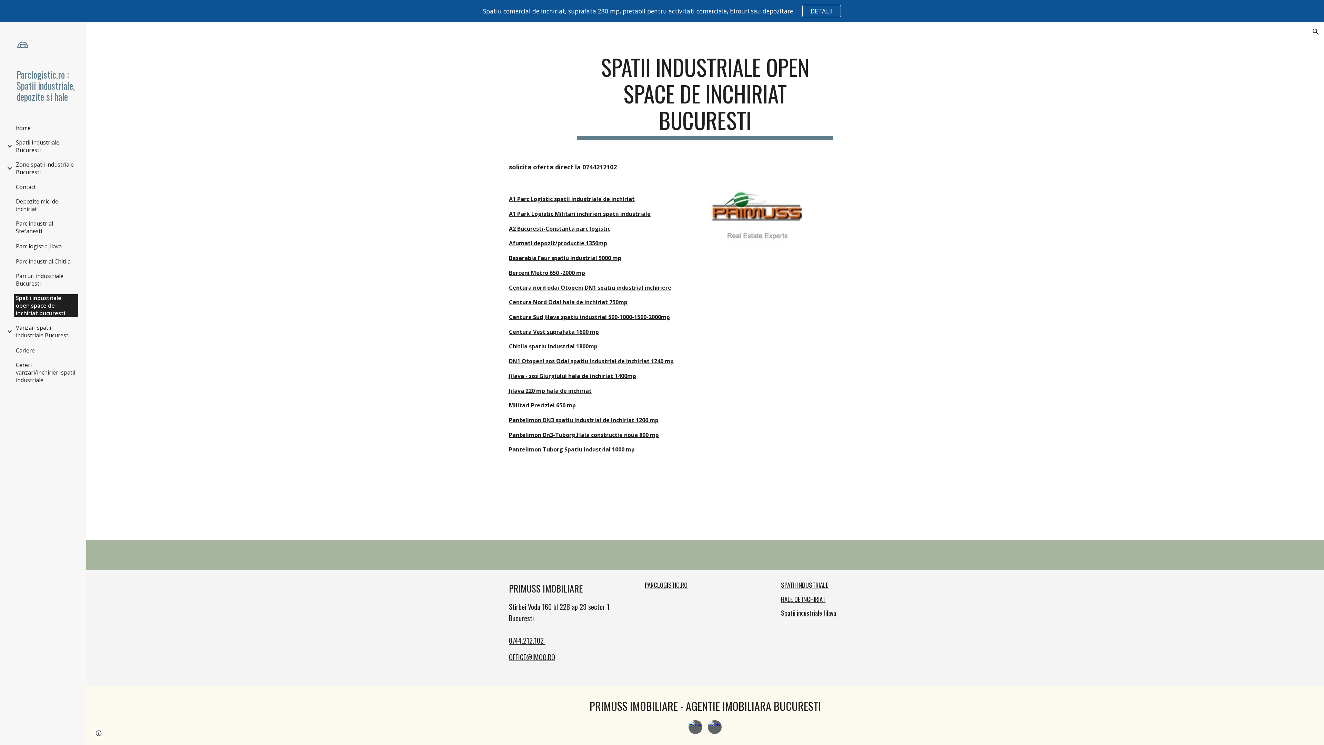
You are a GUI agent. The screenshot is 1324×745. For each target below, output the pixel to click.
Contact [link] (26, 187)
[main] (705, 97)
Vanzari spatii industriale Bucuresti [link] (43, 331)
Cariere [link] (25, 350)
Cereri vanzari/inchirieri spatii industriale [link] (45, 372)
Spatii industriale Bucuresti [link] (37, 146)
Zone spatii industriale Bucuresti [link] (45, 168)
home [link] (23, 128)
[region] (662, 11)
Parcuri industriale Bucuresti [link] (39, 279)
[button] (1315, 31)
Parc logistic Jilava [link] (39, 246)
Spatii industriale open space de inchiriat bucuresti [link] (40, 305)
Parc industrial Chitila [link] (43, 261)
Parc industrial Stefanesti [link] (34, 227)
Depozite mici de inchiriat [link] (37, 205)
